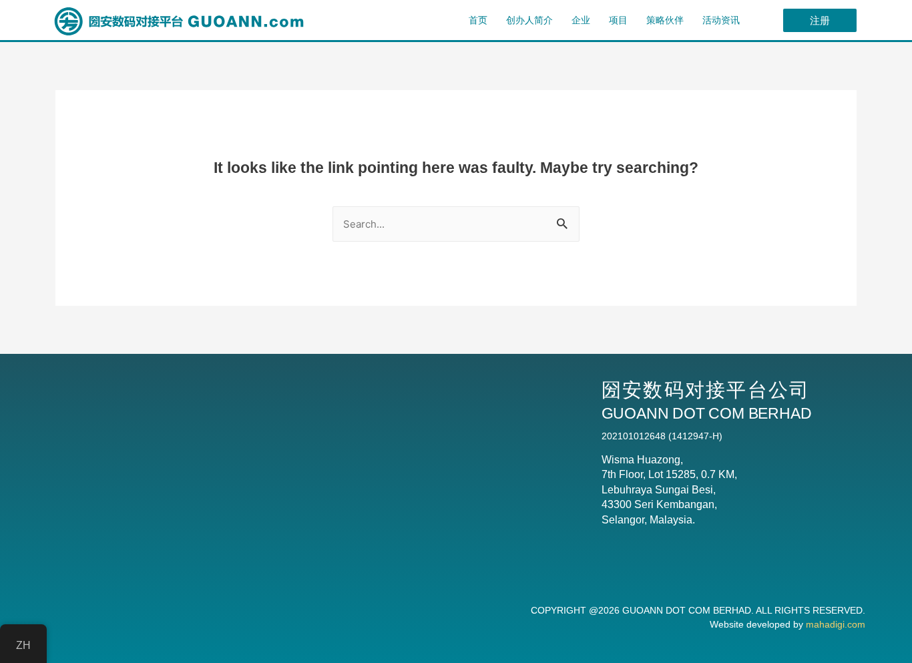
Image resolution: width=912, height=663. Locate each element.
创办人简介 (529, 20)
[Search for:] (456, 223)
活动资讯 (721, 20)
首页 (478, 20)
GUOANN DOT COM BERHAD (686, 610)
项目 (618, 20)
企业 (581, 20)
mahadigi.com (835, 624)
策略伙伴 (665, 20)
